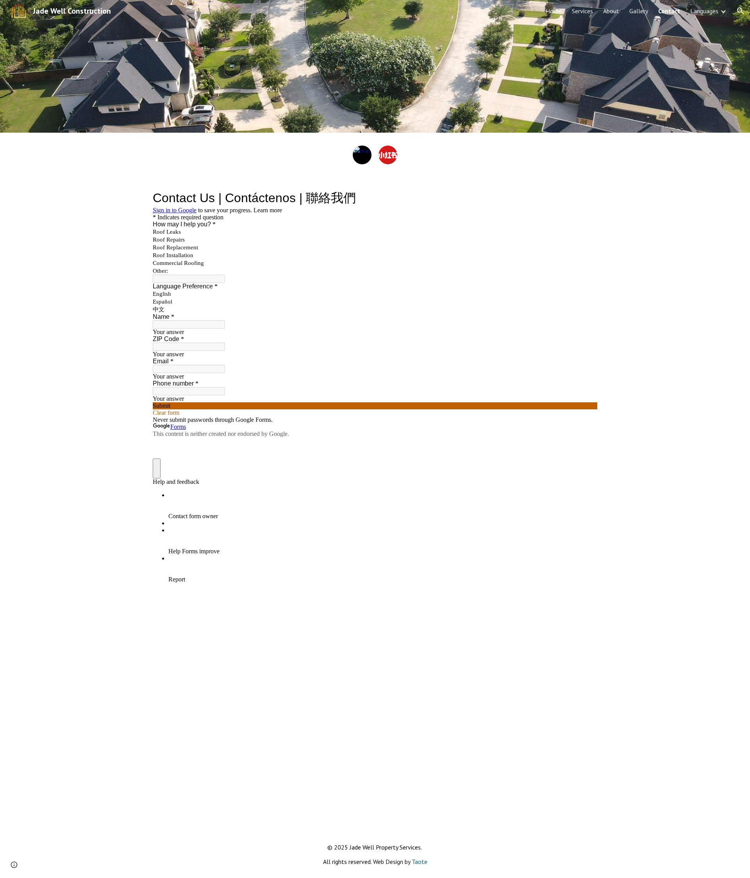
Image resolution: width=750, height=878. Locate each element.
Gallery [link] (638, 11)
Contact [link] (669, 11)
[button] (740, 11)
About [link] (611, 11)
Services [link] (582, 11)
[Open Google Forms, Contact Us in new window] (585, 197)
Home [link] (554, 11)
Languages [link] (704, 11)
